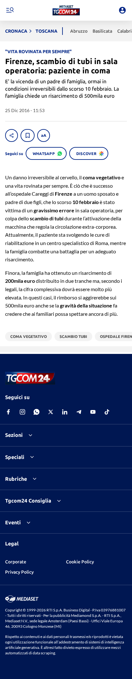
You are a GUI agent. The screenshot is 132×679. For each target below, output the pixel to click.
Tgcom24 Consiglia (28, 500)
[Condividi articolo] (11, 135)
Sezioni (14, 435)
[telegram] (79, 412)
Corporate (15, 561)
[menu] (9, 10)
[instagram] (22, 412)
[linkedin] (65, 412)
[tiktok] (107, 412)
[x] (50, 412)
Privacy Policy (19, 572)
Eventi (13, 522)
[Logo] (66, 10)
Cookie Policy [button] (80, 561)
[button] (66, 10)
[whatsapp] (36, 412)
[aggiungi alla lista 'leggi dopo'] (28, 135)
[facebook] (8, 412)
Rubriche (16, 479)
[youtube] (93, 412)
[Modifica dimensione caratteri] (43, 135)
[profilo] (122, 10)
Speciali (14, 457)
